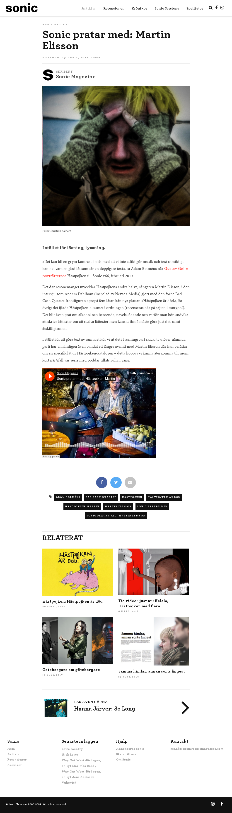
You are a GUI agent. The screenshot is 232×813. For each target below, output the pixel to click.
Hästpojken (132, 497)
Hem (46, 24)
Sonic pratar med (152, 506)
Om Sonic (123, 759)
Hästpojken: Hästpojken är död (72, 601)
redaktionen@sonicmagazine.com (196, 748)
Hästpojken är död (164, 497)
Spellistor (194, 8)
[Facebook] (102, 482)
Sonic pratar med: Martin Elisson (116, 516)
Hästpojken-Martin (82, 506)
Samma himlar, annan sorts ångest (151, 671)
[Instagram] (222, 8)
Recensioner (113, 8)
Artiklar (88, 8)
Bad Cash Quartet (101, 497)
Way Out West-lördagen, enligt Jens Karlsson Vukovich (81, 777)
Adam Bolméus (68, 497)
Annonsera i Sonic (130, 748)
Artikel (62, 24)
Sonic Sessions (167, 8)
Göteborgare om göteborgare (71, 670)
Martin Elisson (118, 506)
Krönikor (139, 8)
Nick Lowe (70, 754)
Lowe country (72, 749)
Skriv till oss (126, 754)
